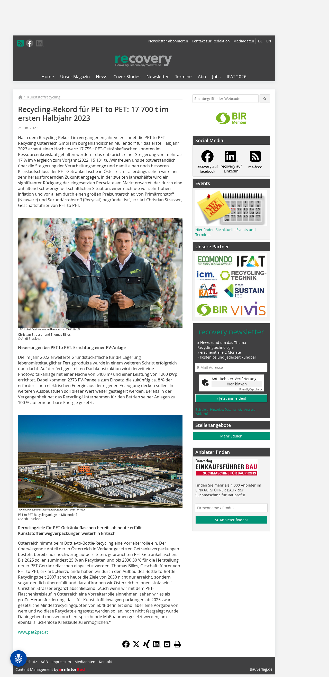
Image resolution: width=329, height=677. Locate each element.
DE (260, 41)
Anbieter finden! (233, 519)
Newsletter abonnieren (168, 41)
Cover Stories (126, 76)
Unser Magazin (75, 76)
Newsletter (158, 76)
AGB (44, 661)
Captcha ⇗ (250, 389)
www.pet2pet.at (33, 632)
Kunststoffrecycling (43, 97)
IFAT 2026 (236, 76)
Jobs (216, 76)
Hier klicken (237, 383)
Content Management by (37, 669)
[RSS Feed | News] (20, 43)
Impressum (61, 661)
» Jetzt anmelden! (231, 398)
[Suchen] (265, 99)
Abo (202, 76)
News (101, 76)
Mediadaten (243, 41)
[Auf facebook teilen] (126, 646)
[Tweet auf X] (136, 646)
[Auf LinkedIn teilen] (157, 646)
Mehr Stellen (231, 436)
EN (268, 41)
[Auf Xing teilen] (146, 646)
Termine (183, 76)
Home (47, 76)
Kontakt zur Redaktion (211, 41)
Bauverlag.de (261, 669)
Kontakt (105, 661)
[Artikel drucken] (177, 644)
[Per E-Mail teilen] (167, 644)
